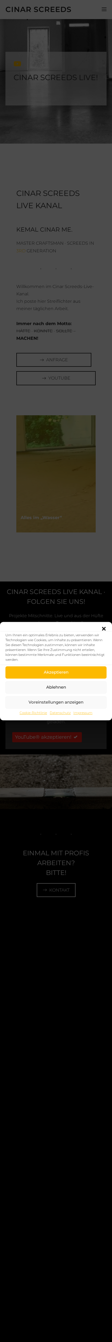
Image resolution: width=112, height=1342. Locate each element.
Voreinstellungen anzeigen (56, 702)
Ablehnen (56, 687)
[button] (104, 628)
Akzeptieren (56, 672)
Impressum (82, 713)
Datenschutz (60, 713)
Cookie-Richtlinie (33, 713)
